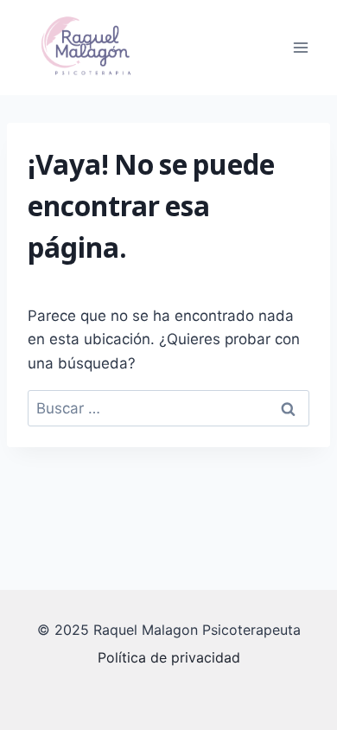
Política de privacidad (169, 657)
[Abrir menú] (300, 47)
